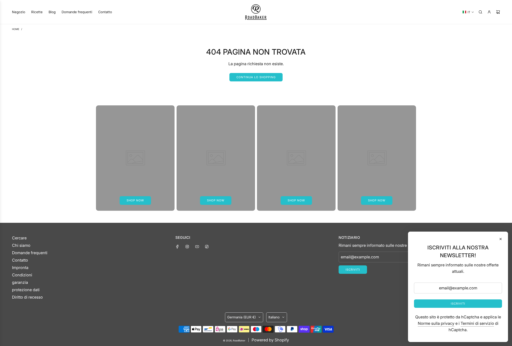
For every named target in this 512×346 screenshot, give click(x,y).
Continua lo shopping (256, 77)
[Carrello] (498, 12)
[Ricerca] (480, 12)
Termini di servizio (477, 323)
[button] (468, 12)
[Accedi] (489, 12)
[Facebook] (177, 246)
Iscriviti (353, 269)
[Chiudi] (500, 239)
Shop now (135, 200)
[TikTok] (206, 246)
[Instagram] (187, 246)
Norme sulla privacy (436, 323)
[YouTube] (197, 246)
